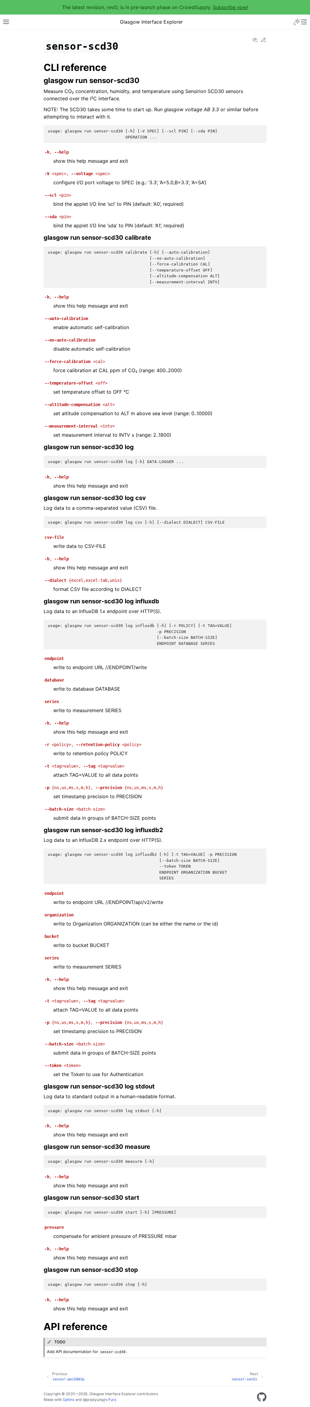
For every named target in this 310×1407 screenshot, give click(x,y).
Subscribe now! (230, 7)
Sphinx (68, 1399)
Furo (112, 1399)
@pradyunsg (94, 1399)
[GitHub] (261, 1397)
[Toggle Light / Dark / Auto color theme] (296, 21)
